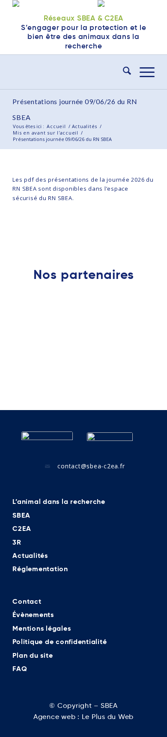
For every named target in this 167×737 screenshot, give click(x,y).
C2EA (21, 528)
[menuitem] (122, 72)
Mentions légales (41, 628)
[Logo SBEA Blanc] (47, 441)
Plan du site (32, 655)
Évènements (33, 614)
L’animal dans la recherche (58, 501)
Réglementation (40, 568)
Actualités (30, 555)
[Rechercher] (122, 72)
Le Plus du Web (108, 717)
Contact (26, 601)
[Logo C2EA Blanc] (110, 442)
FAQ (19, 668)
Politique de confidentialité (59, 641)
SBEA (21, 515)
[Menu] (143, 72)
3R (16, 542)
